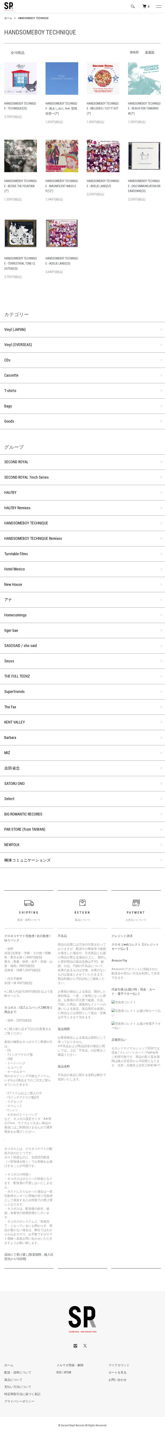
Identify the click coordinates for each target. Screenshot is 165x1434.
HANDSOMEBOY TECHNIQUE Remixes (33, 538)
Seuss (9, 661)
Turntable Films (16, 554)
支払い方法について (17, 1386)
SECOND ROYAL (16, 462)
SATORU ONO (14, 783)
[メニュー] (158, 6)
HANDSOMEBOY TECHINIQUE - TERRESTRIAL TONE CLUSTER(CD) (20, 263)
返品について (13, 1379)
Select (9, 798)
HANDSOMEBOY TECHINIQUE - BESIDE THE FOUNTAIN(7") (20, 186)
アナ (8, 599)
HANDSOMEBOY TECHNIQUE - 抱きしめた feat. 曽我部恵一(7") (61, 108)
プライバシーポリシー (19, 1401)
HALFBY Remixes (17, 508)
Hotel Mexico (14, 569)
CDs (7, 360)
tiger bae (11, 630)
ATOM (67, 1372)
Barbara (10, 737)
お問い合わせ (117, 1379)
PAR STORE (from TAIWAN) (24, 829)
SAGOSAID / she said (20, 645)
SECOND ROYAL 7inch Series (26, 477)
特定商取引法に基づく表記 (22, 1394)
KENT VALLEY (14, 722)
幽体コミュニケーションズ (27, 860)
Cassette (11, 375)
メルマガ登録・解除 (70, 1365)
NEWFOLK (11, 844)
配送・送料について (17, 1372)
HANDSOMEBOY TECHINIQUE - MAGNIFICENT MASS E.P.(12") (62, 186)
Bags (8, 406)
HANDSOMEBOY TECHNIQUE (33, 18)
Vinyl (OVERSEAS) (18, 344)
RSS (59, 1372)
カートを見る (117, 1372)
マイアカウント (119, 1365)
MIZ (7, 752)
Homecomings (15, 615)
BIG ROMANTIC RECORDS (23, 814)
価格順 (134, 52)
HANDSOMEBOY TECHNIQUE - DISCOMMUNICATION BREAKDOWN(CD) (144, 186)
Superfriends (14, 691)
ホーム (8, 18)
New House (13, 584)
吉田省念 (12, 768)
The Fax (10, 707)
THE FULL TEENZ (17, 676)
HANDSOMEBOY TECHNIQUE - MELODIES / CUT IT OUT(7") (103, 108)
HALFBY (10, 492)
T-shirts (10, 390)
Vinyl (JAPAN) (15, 329)
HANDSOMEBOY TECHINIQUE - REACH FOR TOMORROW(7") (144, 108)
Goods (9, 421)
